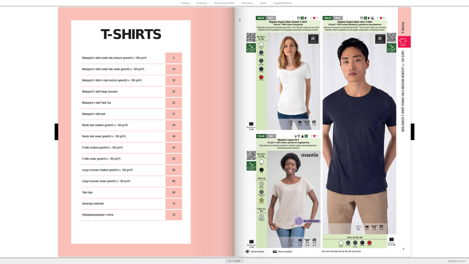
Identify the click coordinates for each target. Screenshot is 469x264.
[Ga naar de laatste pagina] (252, 261)
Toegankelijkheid (282, 3)
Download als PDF (224, 3)
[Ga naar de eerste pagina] (216, 261)
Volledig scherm (457, 261)
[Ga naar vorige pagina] (222, 261)
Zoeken (185, 3)
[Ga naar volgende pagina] (247, 261)
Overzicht (201, 3)
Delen (263, 3)
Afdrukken (247, 3)
